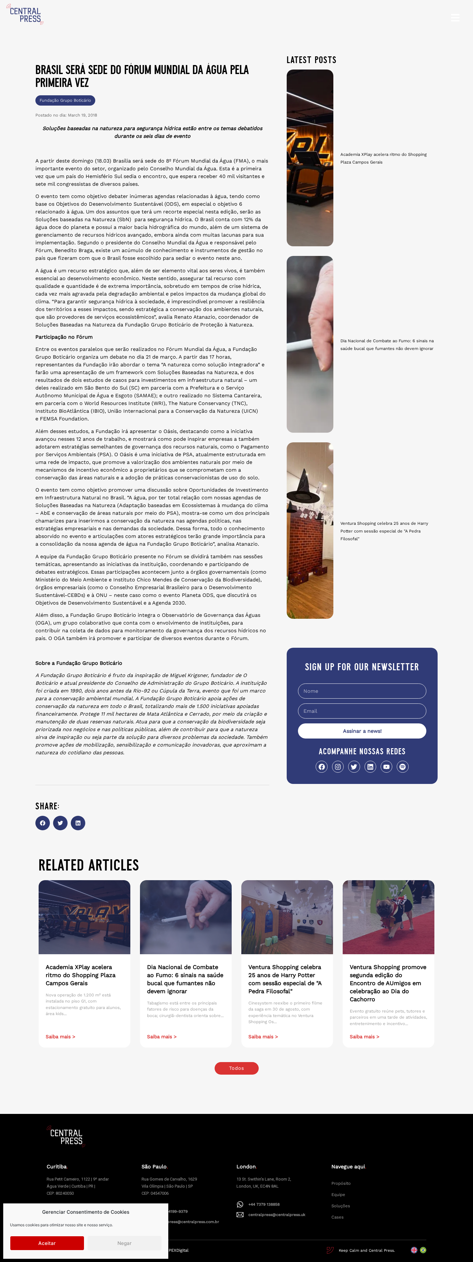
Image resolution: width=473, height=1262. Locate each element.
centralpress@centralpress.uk (276, 1214)
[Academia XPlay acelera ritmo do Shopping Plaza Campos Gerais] (310, 158)
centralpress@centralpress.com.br (186, 1222)
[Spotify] (402, 766)
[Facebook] (321, 766)
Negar (124, 1243)
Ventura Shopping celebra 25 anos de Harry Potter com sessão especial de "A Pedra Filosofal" (384, 531)
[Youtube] (386, 766)
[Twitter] (354, 766)
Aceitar (47, 1243)
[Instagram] (338, 766)
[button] (42, 823)
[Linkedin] (370, 766)
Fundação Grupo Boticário (65, 100)
